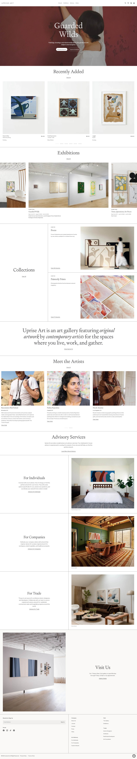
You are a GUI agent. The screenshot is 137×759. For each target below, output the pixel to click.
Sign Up (63, 722)
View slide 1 (57, 143)
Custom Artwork (75, 745)
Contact (73, 726)
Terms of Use (31, 755)
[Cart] (131, 3)
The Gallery (106, 720)
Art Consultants (107, 739)
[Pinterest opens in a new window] (14, 730)
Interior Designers (107, 731)
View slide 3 (66, 143)
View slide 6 (80, 143)
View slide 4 (70, 143)
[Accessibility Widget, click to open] (134, 756)
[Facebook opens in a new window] (4, 730)
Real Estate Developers (109, 736)
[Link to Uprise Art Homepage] (7, 3)
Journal (73, 723)
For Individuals (74, 740)
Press (72, 729)
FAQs (72, 731)
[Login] (134, 3)
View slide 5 (75, 143)
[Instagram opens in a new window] (7, 730)
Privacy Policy (23, 755)
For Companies (75, 743)
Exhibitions (106, 723)
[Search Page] (125, 3)
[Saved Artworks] (128, 3)
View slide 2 (61, 143)
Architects (105, 733)
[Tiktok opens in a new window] (10, 730)
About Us (73, 720)
